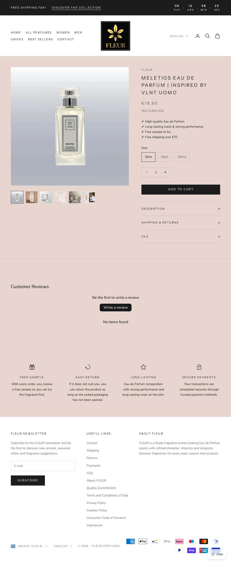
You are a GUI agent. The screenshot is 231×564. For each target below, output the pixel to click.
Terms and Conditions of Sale (107, 495)
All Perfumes (39, 32)
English (177, 36)
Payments (94, 465)
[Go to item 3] (46, 197)
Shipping (93, 450)
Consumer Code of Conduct (106, 518)
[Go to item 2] (31, 197)
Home (16, 32)
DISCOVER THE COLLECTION (76, 7)
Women (63, 32)
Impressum (94, 525)
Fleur (147, 69)
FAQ (90, 473)
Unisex (17, 39)
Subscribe (27, 480)
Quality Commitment (101, 488)
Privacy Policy (96, 503)
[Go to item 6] (89, 197)
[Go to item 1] (17, 197)
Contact (66, 39)
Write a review (116, 307)
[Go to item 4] (60, 197)
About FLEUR (96, 480)
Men (78, 32)
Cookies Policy (97, 510)
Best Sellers (40, 39)
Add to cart (181, 189)
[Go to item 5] (75, 197)
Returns (92, 458)
